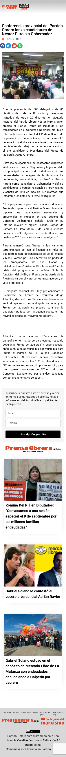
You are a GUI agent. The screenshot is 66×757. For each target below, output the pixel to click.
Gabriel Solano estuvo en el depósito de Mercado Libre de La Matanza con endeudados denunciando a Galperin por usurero (32, 671)
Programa (7, 713)
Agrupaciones (26, 713)
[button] (2, 45)
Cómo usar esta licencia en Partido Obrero (33, 749)
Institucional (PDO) (45, 714)
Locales (16, 713)
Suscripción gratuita (33, 434)
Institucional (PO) (58, 714)
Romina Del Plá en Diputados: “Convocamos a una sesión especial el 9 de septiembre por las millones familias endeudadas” (31, 516)
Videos (35, 713)
